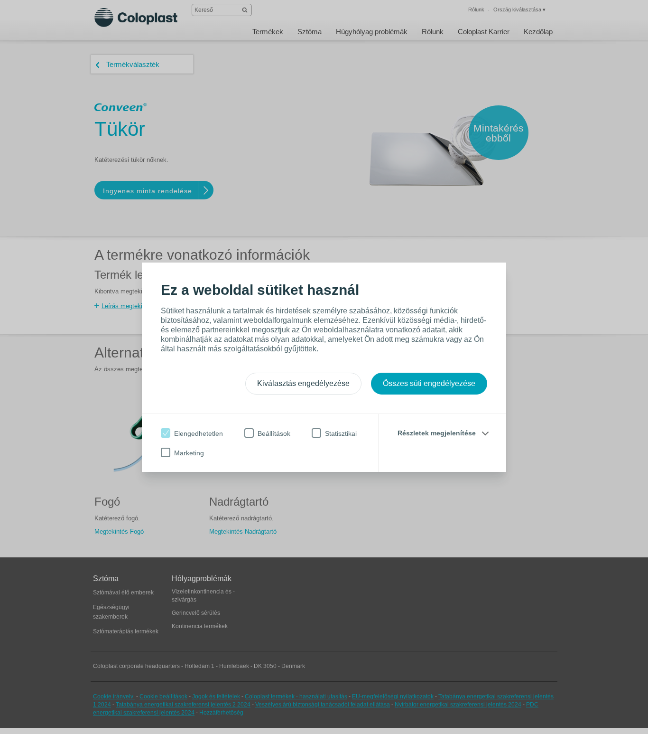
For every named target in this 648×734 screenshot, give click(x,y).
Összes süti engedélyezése (429, 383)
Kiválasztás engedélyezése (303, 383)
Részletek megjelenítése (437, 433)
